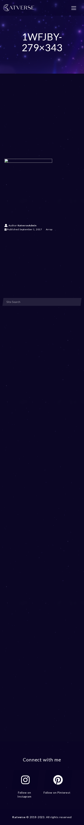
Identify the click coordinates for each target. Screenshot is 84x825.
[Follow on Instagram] (25, 780)
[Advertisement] (42, 122)
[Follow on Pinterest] (58, 780)
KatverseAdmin (27, 225)
